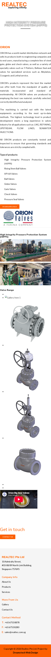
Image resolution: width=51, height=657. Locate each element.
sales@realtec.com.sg (15, 632)
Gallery (5, 604)
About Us (6, 581)
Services (6, 592)
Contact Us (7, 609)
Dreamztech (19, 652)
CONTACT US (7, 537)
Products (6, 586)
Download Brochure (9, 207)
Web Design (31, 652)
